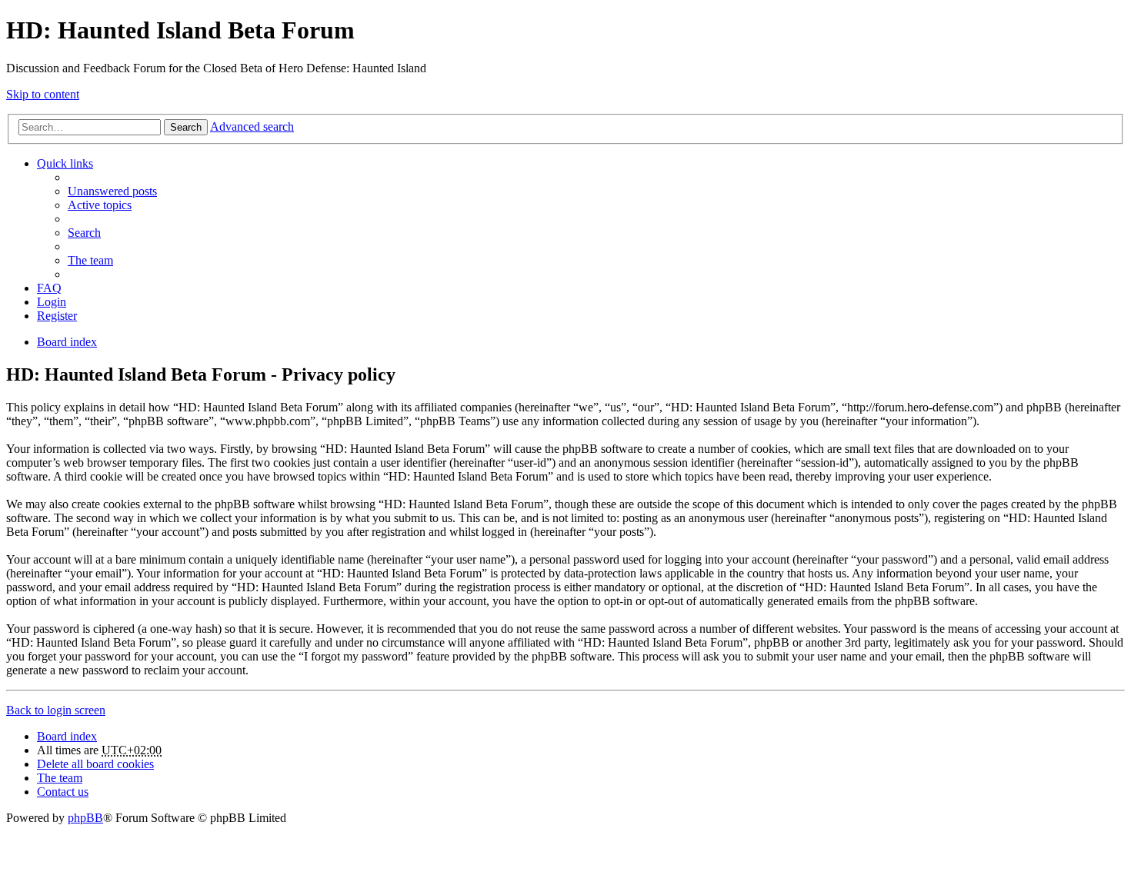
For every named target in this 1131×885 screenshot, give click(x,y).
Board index (67, 736)
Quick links (65, 163)
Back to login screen (55, 710)
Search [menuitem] (84, 232)
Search (186, 127)
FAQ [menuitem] (49, 287)
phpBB (85, 817)
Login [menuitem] (51, 301)
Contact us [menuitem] (62, 791)
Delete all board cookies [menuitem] (95, 763)
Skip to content (42, 94)
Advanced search (252, 126)
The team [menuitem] (90, 260)
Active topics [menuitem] (100, 204)
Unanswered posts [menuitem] (112, 191)
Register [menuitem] (57, 315)
